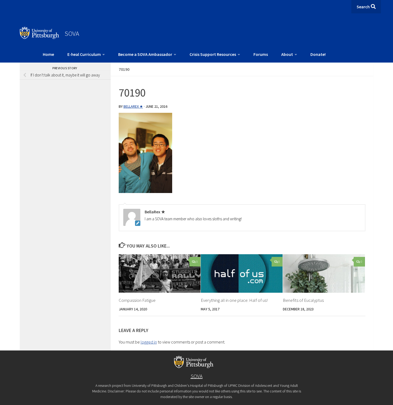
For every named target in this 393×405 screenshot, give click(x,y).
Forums (260, 54)
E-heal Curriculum (84, 54)
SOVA (72, 33)
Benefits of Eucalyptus (303, 300)
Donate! (318, 54)
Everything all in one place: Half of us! (234, 300)
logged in (149, 342)
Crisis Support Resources (213, 54)
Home (48, 54)
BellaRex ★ (133, 106)
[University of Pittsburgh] (39, 37)
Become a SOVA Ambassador (145, 54)
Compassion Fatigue (137, 300)
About (287, 54)
